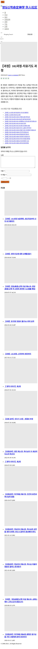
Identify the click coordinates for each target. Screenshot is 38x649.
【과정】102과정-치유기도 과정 (12, 115)
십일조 (6, 29)
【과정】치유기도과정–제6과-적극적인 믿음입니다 (17, 136)
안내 (5, 15)
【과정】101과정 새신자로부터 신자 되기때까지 (16, 112)
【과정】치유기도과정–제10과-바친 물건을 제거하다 (17, 119)
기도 (5, 24)
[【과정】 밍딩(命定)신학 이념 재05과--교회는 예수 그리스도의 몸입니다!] (20, 583)
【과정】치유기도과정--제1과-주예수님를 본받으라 (17, 117)
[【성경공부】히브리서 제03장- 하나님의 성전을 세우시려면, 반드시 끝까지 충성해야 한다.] (20, 513)
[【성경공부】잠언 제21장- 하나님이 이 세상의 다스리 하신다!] (20, 435)
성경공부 (7, 20)
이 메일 (3, 175)
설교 (5, 17)
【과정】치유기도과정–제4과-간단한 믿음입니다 (16, 132)
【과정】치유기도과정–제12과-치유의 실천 (15, 123)
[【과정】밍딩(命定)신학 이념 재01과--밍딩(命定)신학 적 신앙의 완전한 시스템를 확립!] (20, 270)
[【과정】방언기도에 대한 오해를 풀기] (20, 238)
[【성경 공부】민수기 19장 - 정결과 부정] (20, 403)
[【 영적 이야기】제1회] (20, 370)
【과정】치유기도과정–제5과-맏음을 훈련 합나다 (16, 134)
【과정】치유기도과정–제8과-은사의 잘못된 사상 (16, 141)
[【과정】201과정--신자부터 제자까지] (20, 338)
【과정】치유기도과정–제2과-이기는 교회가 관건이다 (17, 128)
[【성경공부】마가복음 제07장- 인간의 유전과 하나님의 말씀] (20, 478)
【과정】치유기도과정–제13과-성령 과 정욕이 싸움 (17, 125)
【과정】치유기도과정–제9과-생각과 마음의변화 (16, 143)
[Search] (1, 32)
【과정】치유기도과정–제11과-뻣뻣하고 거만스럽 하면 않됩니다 (20, 121)
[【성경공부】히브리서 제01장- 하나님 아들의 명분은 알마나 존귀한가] (20, 548)
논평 (2, 155)
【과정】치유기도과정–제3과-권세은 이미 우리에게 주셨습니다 (20, 130)
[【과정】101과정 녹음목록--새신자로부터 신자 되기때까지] (20, 203)
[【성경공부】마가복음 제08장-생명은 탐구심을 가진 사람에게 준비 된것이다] (20, 618)
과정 (5, 22)
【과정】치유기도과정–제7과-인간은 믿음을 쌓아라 (17, 138)
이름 (3, 171)
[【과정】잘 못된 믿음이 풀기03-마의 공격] (20, 305)
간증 (5, 27)
